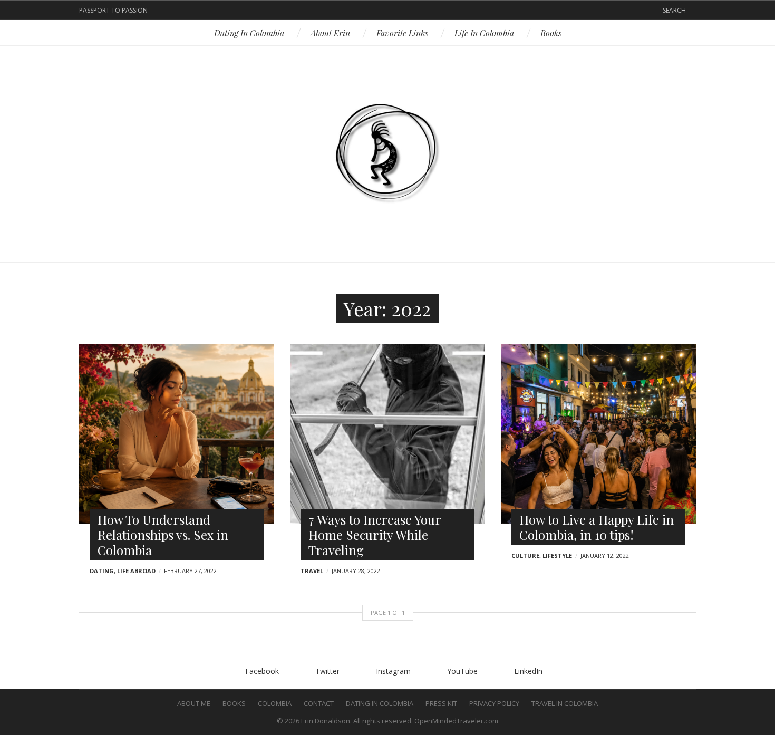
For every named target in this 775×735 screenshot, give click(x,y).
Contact (319, 703)
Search (674, 10)
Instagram (387, 10)
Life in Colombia (484, 32)
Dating (102, 571)
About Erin (330, 32)
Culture (525, 555)
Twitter (370, 10)
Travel (312, 571)
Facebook (354, 10)
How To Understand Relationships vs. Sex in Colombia (163, 534)
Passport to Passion (113, 10)
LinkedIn (421, 10)
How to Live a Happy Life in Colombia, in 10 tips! (596, 527)
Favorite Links (402, 32)
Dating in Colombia (249, 32)
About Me (193, 703)
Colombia (275, 703)
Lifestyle (557, 555)
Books (550, 32)
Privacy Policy (494, 703)
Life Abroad (136, 571)
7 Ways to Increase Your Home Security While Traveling (374, 534)
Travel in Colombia (564, 703)
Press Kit (441, 703)
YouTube (404, 10)
